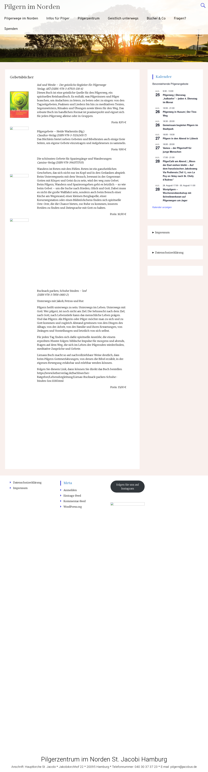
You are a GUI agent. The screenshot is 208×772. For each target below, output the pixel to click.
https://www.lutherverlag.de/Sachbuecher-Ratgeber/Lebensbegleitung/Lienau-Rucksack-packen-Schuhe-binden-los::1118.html (77, 376)
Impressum (162, 232)
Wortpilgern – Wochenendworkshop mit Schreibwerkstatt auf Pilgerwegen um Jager (177, 195)
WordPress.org (73, 506)
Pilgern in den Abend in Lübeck (180, 138)
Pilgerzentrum (89, 18)
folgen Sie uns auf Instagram (127, 486)
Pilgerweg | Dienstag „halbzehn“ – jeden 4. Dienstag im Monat (180, 98)
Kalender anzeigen (162, 207)
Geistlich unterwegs (123, 18)
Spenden (11, 29)
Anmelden (70, 490)
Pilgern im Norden (32, 7)
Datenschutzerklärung (169, 252)
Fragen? (180, 18)
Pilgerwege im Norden (21, 18)
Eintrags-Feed (72, 495)
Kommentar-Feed (75, 501)
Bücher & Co (156, 18)
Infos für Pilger (57, 18)
